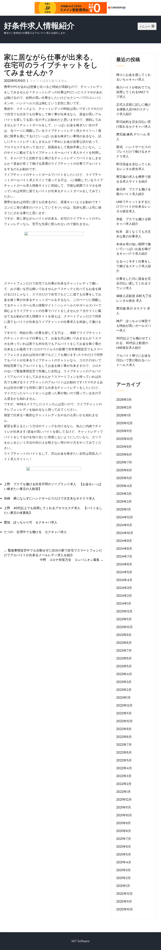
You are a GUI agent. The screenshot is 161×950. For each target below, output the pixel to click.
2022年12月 (124, 705)
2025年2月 (124, 501)
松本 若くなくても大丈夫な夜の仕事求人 (133, 234)
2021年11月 (123, 807)
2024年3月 (124, 588)
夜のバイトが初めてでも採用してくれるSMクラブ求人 (133, 92)
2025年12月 (124, 423)
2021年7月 (123, 838)
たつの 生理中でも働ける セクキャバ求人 (35, 532)
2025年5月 (124, 478)
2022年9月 (124, 729)
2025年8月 (124, 454)
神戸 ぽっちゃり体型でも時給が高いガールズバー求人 (133, 326)
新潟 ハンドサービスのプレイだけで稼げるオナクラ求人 (133, 152)
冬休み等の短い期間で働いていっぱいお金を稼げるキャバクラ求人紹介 (133, 249)
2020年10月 (124, 909)
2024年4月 (124, 580)
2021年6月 (123, 846)
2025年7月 (124, 462)
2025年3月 (124, 493)
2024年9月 (124, 541)
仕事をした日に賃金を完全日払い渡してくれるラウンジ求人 (133, 283)
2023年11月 (124, 619)
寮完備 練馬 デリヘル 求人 (133, 136)
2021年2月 (123, 878)
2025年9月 (124, 446)
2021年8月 (123, 831)
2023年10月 (124, 627)
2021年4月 (123, 862)
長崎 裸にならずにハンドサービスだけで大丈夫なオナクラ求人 (49, 498)
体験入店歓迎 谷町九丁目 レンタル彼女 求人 (134, 298)
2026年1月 (123, 415)
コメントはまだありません (48, 80)
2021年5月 (123, 854)
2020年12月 (124, 893)
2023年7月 (124, 650)
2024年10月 (124, 533)
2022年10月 (124, 721)
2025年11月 (124, 431)
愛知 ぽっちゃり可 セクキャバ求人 (30, 522)
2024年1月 (123, 603)
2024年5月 (124, 572)
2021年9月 (123, 823)
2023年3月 (124, 682)
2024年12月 (124, 517)
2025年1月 (123, 509)
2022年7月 (124, 744)
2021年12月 (124, 799)
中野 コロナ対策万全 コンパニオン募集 (71, 560)
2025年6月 (124, 470)
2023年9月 (124, 635)
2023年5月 (124, 666)
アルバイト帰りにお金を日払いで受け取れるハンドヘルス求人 (133, 360)
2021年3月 (123, 870)
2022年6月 (124, 752)
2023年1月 (123, 697)
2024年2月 (124, 595)
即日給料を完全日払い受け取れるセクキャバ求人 (133, 124)
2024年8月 (124, 548)
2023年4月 (124, 674)
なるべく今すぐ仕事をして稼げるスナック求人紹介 (133, 266)
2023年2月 (124, 690)
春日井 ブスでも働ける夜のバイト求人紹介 (133, 191)
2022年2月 (124, 784)
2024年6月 (124, 564)
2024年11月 (124, 525)
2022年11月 (124, 713)
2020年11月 (124, 901)
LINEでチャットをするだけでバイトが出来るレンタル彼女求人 (133, 206)
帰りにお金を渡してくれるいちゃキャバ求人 (133, 77)
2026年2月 (124, 407)
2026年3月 (124, 399)
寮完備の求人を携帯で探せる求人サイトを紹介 (133, 179)
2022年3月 (124, 776)
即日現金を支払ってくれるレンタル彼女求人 (133, 166)
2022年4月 (124, 768)
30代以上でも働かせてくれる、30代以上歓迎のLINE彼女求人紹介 (133, 343)
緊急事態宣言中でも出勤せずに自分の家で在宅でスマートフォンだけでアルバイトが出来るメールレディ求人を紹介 (53, 552)
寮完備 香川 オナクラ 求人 (133, 310)
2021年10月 (124, 815)
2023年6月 (124, 658)
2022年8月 (124, 737)
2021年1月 (123, 886)
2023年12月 (124, 611)
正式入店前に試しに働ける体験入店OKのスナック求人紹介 (133, 109)
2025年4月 (124, 486)
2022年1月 (123, 791)
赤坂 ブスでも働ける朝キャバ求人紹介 (133, 221)
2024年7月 (124, 556)
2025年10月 (124, 439)
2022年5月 (124, 760)
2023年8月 (124, 642)
